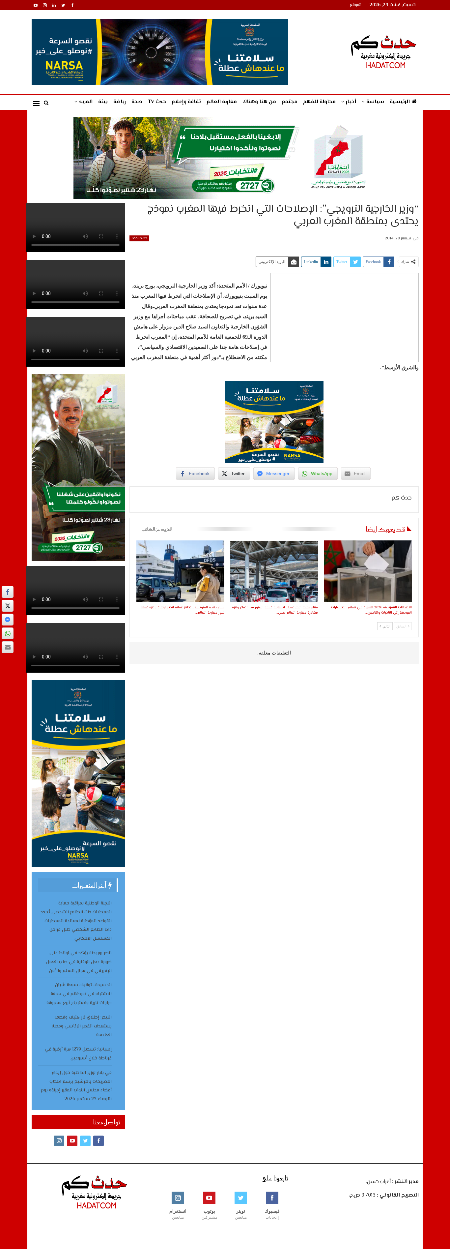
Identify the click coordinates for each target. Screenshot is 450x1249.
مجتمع (289, 102)
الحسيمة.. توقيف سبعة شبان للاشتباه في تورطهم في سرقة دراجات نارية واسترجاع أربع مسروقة (79, 994)
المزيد (86, 102)
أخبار (351, 102)
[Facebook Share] (8, 592)
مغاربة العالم (222, 102)
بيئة (103, 102)
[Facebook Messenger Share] (8, 619)
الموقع (355, 5)
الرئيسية (400, 102)
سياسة (375, 102)
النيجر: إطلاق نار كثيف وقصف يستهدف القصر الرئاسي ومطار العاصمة (81, 1026)
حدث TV (157, 102)
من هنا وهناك (259, 102)
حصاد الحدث (139, 238)
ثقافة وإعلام (186, 102)
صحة (136, 102)
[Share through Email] (8, 647)
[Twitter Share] (8, 606)
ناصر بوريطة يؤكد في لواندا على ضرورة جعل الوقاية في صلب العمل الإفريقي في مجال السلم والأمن (79, 962)
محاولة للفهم (319, 102)
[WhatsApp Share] (8, 633)
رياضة (119, 102)
